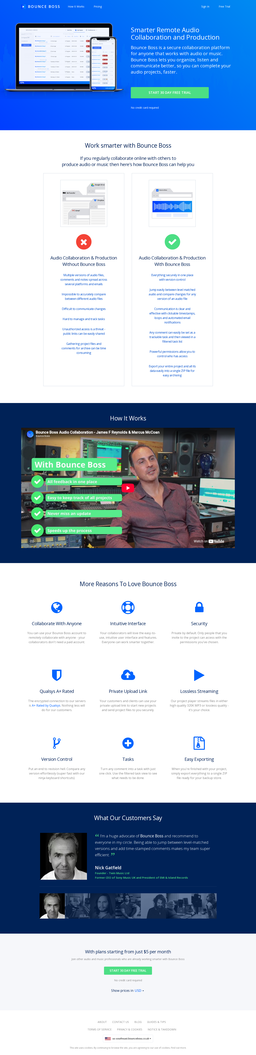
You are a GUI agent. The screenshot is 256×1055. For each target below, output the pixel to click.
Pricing (98, 6)
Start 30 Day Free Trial (128, 971)
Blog (138, 1022)
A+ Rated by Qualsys (46, 705)
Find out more (178, 1047)
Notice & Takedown (162, 1029)
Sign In (205, 6)
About (102, 1022)
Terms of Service (100, 1029)
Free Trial (224, 6)
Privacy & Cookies (129, 1029)
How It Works (76, 6)
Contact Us (120, 1022)
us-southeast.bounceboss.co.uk (130, 1038)
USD (138, 990)
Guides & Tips (156, 1022)
